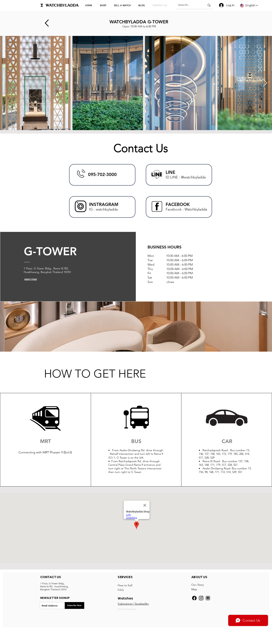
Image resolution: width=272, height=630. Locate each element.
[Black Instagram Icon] (201, 598)
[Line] (208, 598)
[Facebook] (194, 598)
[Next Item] (265, 83)
